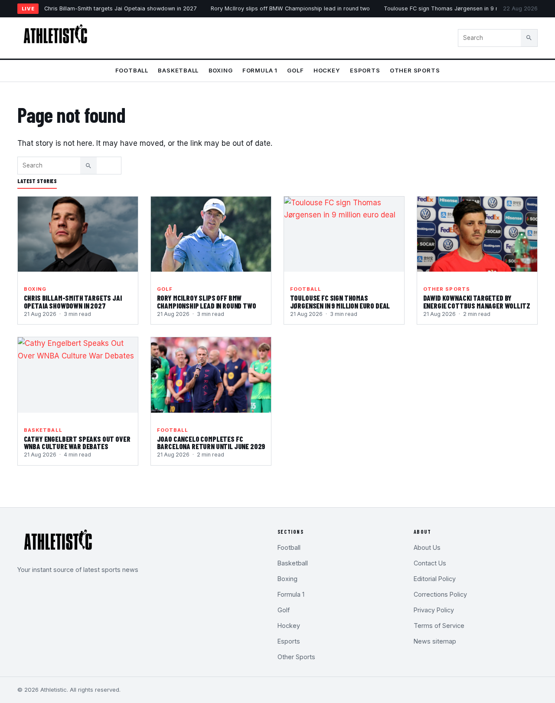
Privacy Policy (434, 610)
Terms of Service (439, 625)
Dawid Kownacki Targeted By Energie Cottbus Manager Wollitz (476, 301)
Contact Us (430, 563)
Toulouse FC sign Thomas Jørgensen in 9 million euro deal (461, 8)
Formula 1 (260, 70)
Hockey (326, 70)
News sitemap (435, 641)
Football (131, 70)
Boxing (221, 70)
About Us (427, 547)
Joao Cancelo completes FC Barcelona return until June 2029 (211, 442)
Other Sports (415, 70)
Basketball (178, 70)
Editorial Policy (435, 578)
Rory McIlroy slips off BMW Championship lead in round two (290, 8)
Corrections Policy (440, 594)
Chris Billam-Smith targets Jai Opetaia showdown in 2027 (120, 8)
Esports (365, 70)
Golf (295, 70)
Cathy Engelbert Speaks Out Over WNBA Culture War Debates (77, 442)
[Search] (529, 38)
